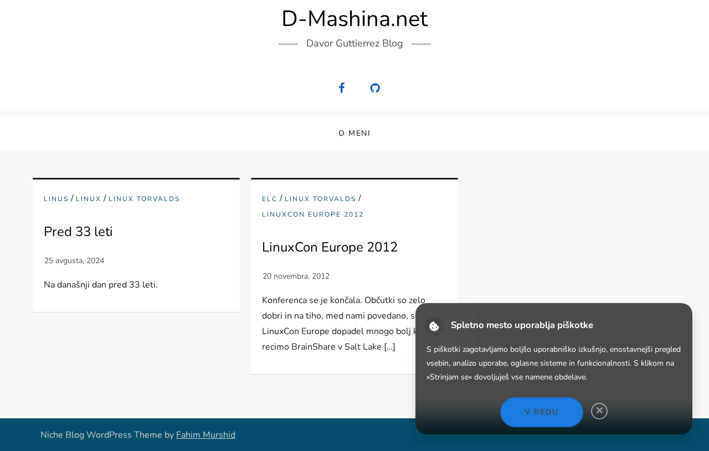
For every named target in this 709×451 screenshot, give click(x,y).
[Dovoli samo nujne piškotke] (599, 411)
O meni (354, 133)
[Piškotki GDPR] (435, 326)
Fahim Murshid (205, 435)
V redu (541, 412)
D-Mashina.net (354, 19)
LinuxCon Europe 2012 (313, 215)
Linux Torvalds (144, 199)
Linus (56, 199)
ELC (270, 199)
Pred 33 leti (78, 231)
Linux (88, 199)
